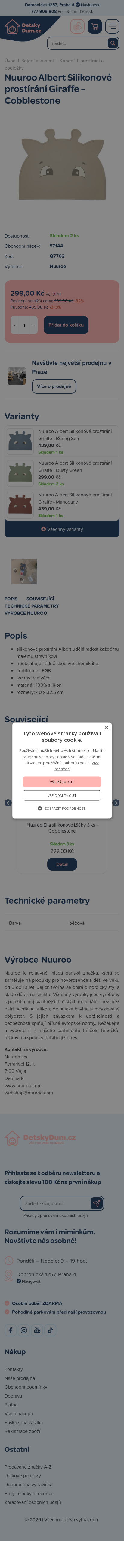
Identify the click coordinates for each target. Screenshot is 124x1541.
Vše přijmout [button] (62, 781)
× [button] (106, 728)
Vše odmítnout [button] (62, 795)
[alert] (62, 770)
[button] (62, 808)
